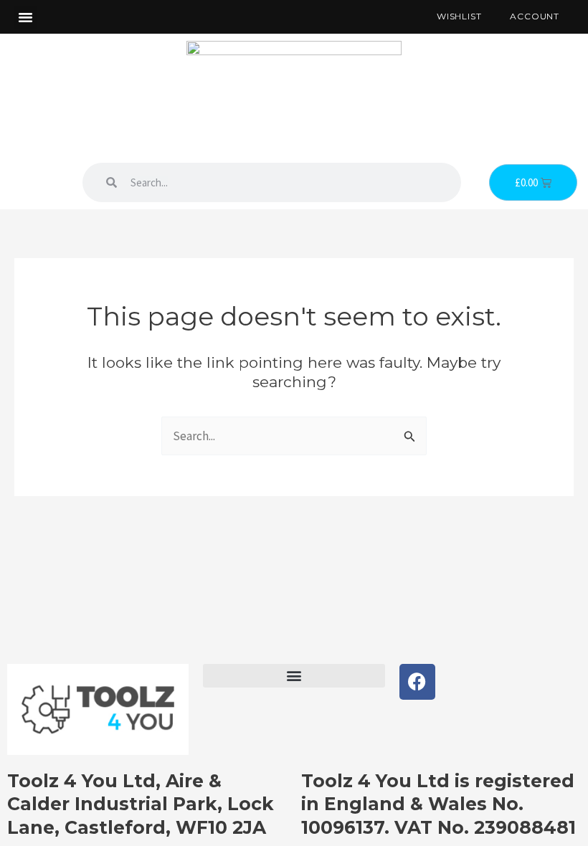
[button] (25, 17)
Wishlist (459, 16)
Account (534, 16)
